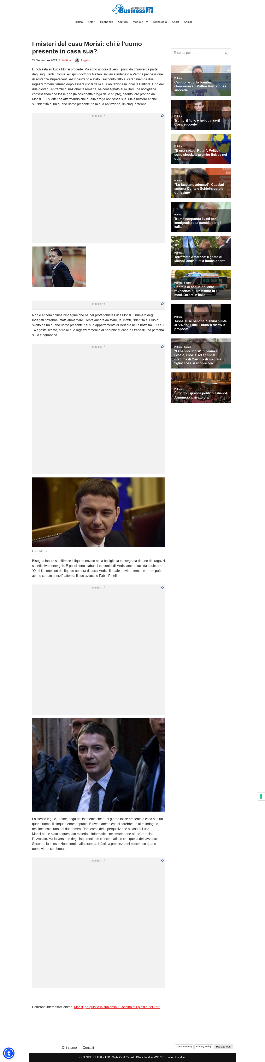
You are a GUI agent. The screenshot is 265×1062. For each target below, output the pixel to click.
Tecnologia (160, 21)
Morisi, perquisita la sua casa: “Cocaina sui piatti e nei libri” (117, 1007)
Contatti (88, 1047)
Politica (78, 21)
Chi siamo (69, 1047)
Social (188, 21)
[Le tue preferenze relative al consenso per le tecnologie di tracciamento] (261, 796)
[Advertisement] (98, 996)
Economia (106, 21)
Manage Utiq (223, 1046)
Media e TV (140, 21)
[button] (8, 1053)
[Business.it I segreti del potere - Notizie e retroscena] (132, 9)
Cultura (123, 21)
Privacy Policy (203, 1046)
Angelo (85, 60)
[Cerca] (226, 52)
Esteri (91, 21)
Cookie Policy (184, 1046)
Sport (175, 21)
